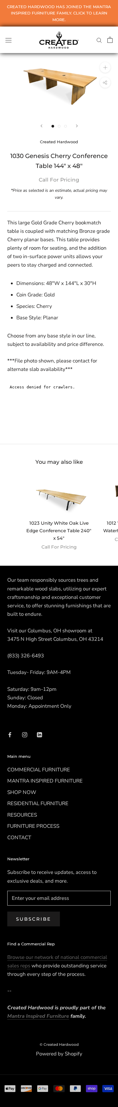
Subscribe (33, 919)
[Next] (77, 126)
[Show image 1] (52, 126)
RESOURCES (22, 814)
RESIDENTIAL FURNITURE (37, 803)
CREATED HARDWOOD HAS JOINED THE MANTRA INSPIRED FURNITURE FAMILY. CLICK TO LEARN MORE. (59, 13)
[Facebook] (9, 734)
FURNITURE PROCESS (33, 826)
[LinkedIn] (39, 734)
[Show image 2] (59, 126)
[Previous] (41, 126)
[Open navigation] (8, 39)
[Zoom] (105, 67)
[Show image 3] (65, 126)
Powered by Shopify (59, 1053)
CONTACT (19, 837)
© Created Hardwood (59, 1044)
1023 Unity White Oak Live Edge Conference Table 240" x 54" (58, 530)
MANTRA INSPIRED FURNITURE (45, 780)
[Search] (99, 40)
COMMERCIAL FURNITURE (38, 769)
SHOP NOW (21, 792)
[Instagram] (24, 734)
